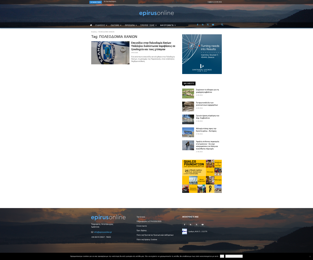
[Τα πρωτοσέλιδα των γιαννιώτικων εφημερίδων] (188, 106)
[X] (208, 25)
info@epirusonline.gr (103, 232)
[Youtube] (213, 25)
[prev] (172, 2)
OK (222, 256)
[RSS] (203, 25)
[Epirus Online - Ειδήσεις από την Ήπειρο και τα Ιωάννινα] (111, 217)
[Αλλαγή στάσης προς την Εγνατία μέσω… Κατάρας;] (188, 132)
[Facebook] (198, 25)
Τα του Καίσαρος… (110, 1)
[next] (176, 2)
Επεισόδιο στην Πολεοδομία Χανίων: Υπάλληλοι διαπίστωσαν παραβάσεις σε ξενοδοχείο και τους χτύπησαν (153, 46)
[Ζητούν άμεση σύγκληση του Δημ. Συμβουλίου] (188, 119)
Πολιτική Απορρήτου (234, 256)
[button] (222, 24)
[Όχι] (310, 256)
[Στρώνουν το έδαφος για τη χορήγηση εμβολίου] (188, 93)
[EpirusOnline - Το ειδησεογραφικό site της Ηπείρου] (156, 13)
